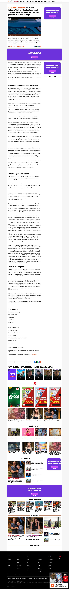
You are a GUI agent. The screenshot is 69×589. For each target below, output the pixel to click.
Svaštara (50, 565)
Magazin (27, 1)
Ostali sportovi (19, 565)
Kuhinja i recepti (40, 559)
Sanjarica (60, 559)
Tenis (17, 563)
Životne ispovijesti (40, 569)
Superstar (28, 565)
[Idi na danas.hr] (16, 1)
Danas (9, 555)
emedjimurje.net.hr (19, 582)
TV (27, 562)
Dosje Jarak (9, 565)
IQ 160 (42, 1)
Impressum (9, 578)
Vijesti (8, 556)
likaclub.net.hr (19, 583)
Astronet (50, 556)
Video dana (50, 568)
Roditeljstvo (39, 566)
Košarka (18, 562)
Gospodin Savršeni (29, 566)
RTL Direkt (9, 562)
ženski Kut (12, 362)
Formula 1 (18, 568)
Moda (38, 563)
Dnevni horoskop (51, 559)
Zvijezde (28, 556)
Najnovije (60, 558)
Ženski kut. (34, 354)
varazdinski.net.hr (34, 582)
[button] (9, 370)
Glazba (28, 559)
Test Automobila (17, 362)
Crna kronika (9, 559)
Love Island (28, 563)
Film (27, 558)
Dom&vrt (39, 558)
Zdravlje (39, 568)
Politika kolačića (24, 578)
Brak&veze (39, 556)
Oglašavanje (13, 578)
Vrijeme (9, 566)
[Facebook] (34, 46)
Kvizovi (49, 566)
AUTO (39, 1)
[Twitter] (36, 46)
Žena (36, 1)
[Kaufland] (34, 383)
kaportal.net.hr (29, 582)
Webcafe (32, 1)
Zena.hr (11, 582)
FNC (17, 566)
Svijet (8, 558)
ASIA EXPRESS (47, 1)
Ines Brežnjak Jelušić (20, 46)
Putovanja (39, 565)
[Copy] (40, 46)
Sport (21, 1)
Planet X (50, 563)
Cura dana (50, 558)
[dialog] (59, 580)
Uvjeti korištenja (18, 578)
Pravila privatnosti (29, 578)
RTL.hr (8, 582)
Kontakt (34, 578)
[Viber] (39, 46)
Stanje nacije (9, 563)
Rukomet (18, 558)
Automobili (39, 571)
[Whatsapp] (37, 46)
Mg (8, 362)
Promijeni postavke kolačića (40, 578)
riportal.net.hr (40, 582)
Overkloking (50, 562)
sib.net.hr (24, 582)
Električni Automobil (23, 362)
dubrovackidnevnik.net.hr (46, 582)
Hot (24, 1)
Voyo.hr (15, 582)
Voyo (27, 569)
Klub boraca (18, 559)
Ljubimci (39, 562)
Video (60, 556)
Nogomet (18, 556)
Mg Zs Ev (29, 362)
